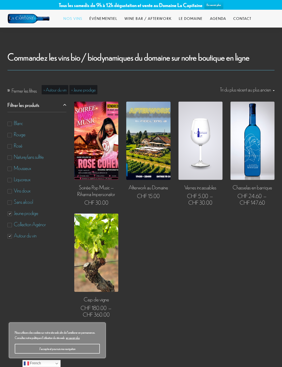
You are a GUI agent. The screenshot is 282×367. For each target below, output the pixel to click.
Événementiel (103, 18)
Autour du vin (56, 89)
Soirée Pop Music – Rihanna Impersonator (96, 190)
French (35, 363)
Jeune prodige (85, 89)
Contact (242, 18)
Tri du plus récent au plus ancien (245, 89)
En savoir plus (214, 5)
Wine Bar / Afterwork (148, 18)
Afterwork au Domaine (148, 187)
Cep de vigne (96, 299)
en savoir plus (73, 338)
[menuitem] (72, 19)
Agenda (218, 18)
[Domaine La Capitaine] (28, 19)
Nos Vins (72, 18)
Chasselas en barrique (252, 187)
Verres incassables (200, 187)
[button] (96, 140)
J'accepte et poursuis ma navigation (57, 349)
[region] (57, 340)
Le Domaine (191, 18)
